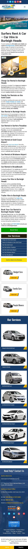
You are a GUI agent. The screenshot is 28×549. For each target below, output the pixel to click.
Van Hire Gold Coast (7, 245)
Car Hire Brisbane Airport (8, 252)
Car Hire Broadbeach (7, 255)
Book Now (14, 230)
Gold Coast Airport (13, 144)
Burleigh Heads (10, 45)
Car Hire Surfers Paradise (9, 247)
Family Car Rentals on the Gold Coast (12, 242)
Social (18, 533)
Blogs (14, 533)
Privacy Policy (20, 529)
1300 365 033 (9, 497)
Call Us (7, 547)
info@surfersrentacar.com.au (14, 503)
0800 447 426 (9, 500)
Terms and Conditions (9, 529)
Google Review (7, 533)
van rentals (4, 116)
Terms (7, 531)
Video (23, 533)
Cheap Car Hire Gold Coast (9, 240)
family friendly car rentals (13, 102)
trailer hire (19, 198)
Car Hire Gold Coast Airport (9, 250)
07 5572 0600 (15, 224)
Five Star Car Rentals (16, 531)
